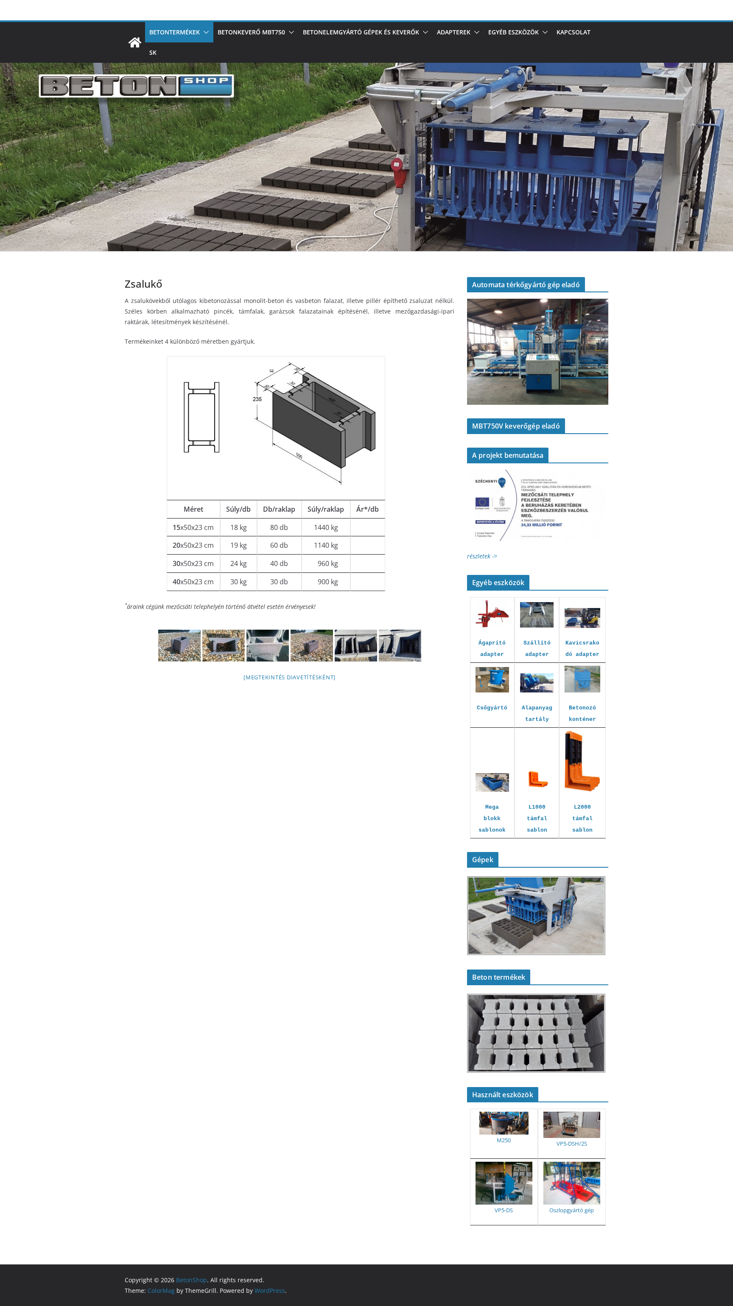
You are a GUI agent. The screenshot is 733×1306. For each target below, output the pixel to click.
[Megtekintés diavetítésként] (289, 677)
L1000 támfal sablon (537, 818)
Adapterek (453, 32)
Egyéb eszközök (513, 32)
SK (153, 52)
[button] (204, 32)
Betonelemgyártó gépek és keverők (361, 32)
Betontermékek (174, 32)
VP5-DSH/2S (572, 1143)
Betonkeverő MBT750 (251, 32)
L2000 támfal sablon (582, 818)
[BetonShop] (135, 42)
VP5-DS (504, 1210)
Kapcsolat (573, 32)
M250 (504, 1140)
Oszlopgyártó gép (571, 1210)
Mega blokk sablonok (492, 818)
